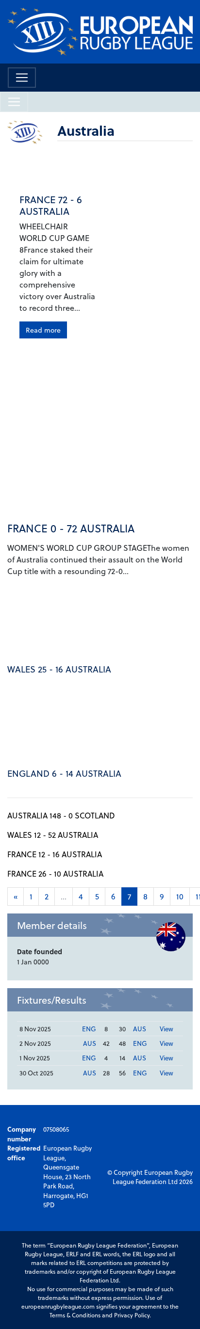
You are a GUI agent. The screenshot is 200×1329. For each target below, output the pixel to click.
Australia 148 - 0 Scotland (61, 815)
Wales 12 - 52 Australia (52, 834)
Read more (43, 330)
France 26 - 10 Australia (55, 873)
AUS (139, 1028)
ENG (89, 1028)
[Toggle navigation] (22, 77)
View (166, 1028)
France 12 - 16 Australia (54, 854)
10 (179, 896)
